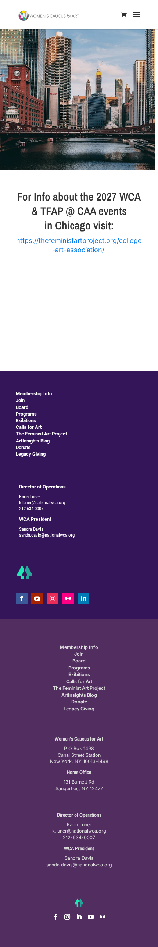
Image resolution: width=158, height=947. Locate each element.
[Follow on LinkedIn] (83, 598)
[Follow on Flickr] (68, 598)
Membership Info (34, 393)
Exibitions (26, 420)
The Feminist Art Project (41, 434)
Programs (26, 414)
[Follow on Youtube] (37, 598)
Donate (23, 447)
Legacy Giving (31, 454)
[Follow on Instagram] (52, 598)
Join (20, 400)
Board (22, 407)
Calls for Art (29, 427)
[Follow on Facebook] (22, 598)
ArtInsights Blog (33, 441)
